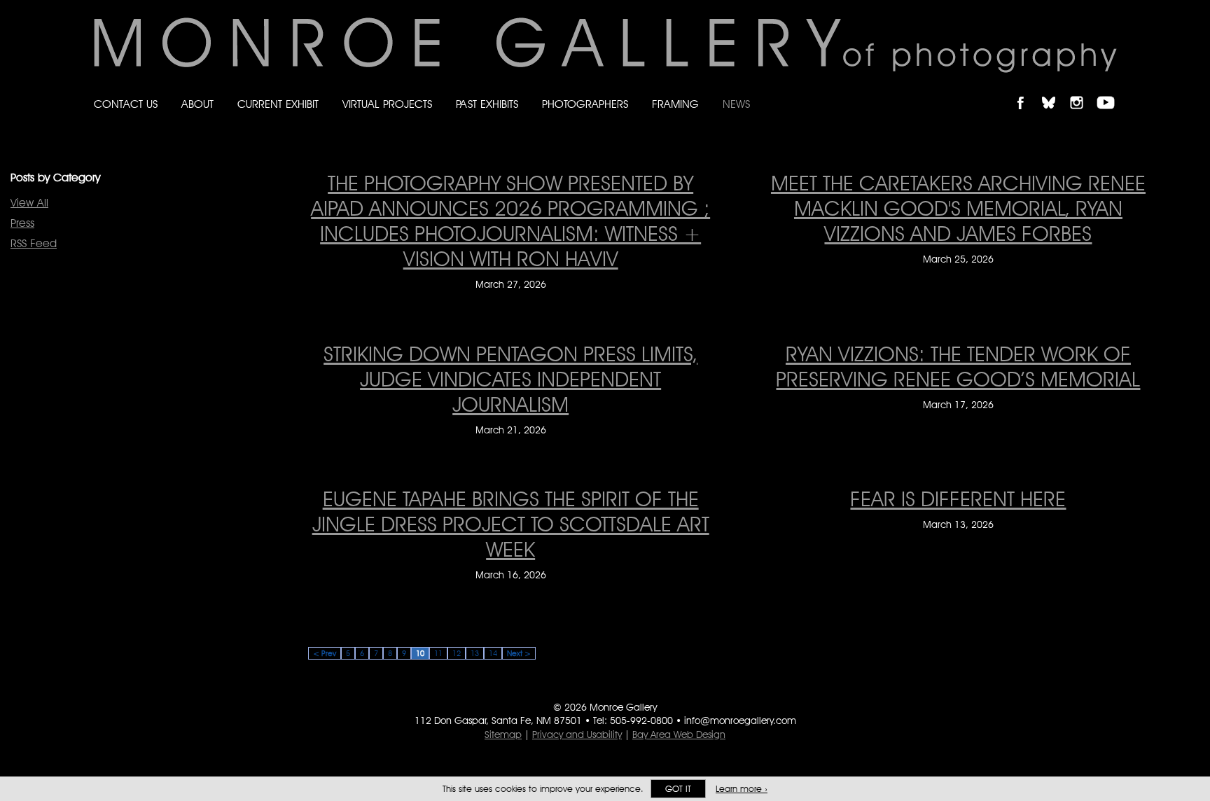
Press (22, 223)
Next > (519, 653)
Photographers (585, 104)
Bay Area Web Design (678, 734)
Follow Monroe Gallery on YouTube (1110, 90)
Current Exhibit (278, 104)
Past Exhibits (487, 104)
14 (493, 653)
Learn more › (741, 788)
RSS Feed (34, 243)
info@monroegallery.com (740, 720)
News (736, 104)
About (197, 104)
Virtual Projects (387, 104)
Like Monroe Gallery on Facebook (1027, 90)
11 (438, 653)
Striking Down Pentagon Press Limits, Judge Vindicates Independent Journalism (510, 379)
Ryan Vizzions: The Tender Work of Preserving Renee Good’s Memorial (958, 366)
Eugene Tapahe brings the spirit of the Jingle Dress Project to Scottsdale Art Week (510, 524)
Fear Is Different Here (958, 498)
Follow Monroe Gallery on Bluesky (1055, 90)
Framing (675, 104)
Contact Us (126, 104)
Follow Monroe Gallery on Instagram (1082, 90)
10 (420, 653)
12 (456, 653)
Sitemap (503, 734)
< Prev (324, 653)
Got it (678, 788)
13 (475, 653)
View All (29, 202)
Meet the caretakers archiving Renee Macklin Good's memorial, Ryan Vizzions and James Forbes (958, 208)
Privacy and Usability (577, 734)
